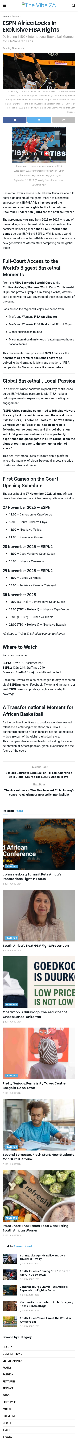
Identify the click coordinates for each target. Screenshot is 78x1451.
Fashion (8, 1375)
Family (7, 1368)
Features (16, 16)
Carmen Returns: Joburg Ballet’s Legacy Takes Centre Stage (46, 1304)
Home (6, 16)
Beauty (8, 1347)
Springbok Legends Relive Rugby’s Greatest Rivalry (42, 1257)
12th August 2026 (12, 1235)
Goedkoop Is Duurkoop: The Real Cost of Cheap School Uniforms (35, 1014)
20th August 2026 (12, 884)
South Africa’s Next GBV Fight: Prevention (36, 945)
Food (6, 1395)
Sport (7, 1423)
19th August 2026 (12, 1093)
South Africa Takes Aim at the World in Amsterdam (45, 1320)
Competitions (12, 1354)
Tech (6, 1430)
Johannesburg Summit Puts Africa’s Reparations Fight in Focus (32, 876)
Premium (9, 1416)
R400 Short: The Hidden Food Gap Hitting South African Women (36, 1228)
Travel (7, 1437)
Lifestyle (9, 1402)
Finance (8, 1388)
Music (7, 1409)
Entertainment (13, 1361)
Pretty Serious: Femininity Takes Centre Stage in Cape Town (34, 1085)
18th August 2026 (12, 1164)
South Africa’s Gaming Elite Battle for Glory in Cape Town (45, 1273)
